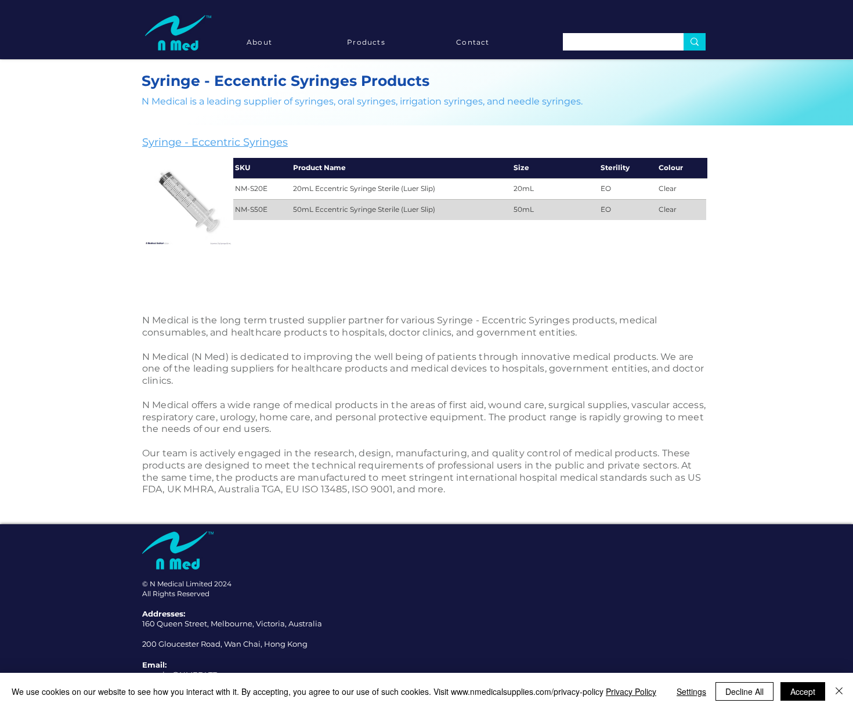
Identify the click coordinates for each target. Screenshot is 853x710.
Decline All (744, 691)
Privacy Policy (631, 691)
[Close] (839, 691)
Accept (802, 691)
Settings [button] (691, 691)
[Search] (695, 42)
